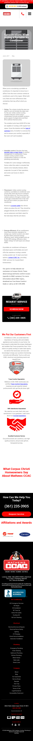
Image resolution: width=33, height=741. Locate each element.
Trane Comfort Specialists (19, 384)
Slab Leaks (16, 660)
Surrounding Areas (16, 587)
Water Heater (16, 657)
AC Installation (16, 608)
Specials (16, 681)
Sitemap (16, 733)
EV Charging (16, 634)
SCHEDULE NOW (16, 309)
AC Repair (16, 605)
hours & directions (16, 711)
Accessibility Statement (16, 693)
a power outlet (15, 206)
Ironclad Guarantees (19, 416)
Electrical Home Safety (16, 629)
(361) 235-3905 (17, 318)
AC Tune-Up (16, 610)
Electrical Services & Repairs (16, 627)
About (16, 672)
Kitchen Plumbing (16, 655)
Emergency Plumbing (16, 648)
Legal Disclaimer (16, 690)
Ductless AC (16, 615)
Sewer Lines (16, 662)
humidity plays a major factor (13, 152)
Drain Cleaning (16, 650)
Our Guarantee (16, 676)
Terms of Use (16, 688)
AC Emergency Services (16, 603)
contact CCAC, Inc (14, 257)
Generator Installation (16, 638)
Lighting (16, 631)
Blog (13, 56)
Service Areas (16, 679)
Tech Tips (16, 683)
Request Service (16, 514)
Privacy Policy (16, 686)
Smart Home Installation (17, 636)
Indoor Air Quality (16, 612)
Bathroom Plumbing (16, 653)
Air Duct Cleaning (16, 617)
